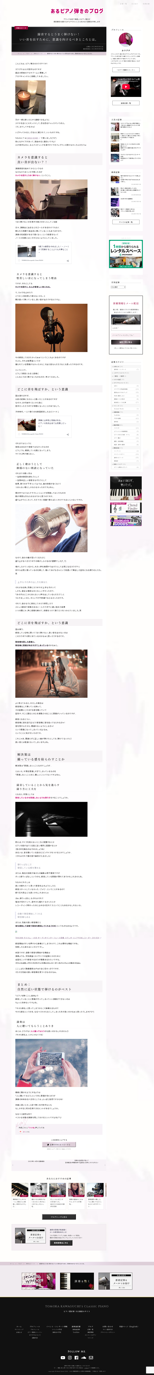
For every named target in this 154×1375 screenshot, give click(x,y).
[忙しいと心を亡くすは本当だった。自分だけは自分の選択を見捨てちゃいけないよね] (57, 1190)
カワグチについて (119, 383)
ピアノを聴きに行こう (120, 467)
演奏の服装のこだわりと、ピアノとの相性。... (76, 1202)
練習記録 (116, 448)
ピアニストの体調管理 (120, 431)
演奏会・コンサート (120, 369)
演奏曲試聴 (76, 1326)
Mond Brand (60, 1371)
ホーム (20, 53)
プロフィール (35, 1326)
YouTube (117, 415)
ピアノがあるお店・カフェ (122, 434)
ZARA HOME (32, 138)
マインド (116, 406)
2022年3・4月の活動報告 (36, 1161)
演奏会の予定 (57, 1332)
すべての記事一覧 (126, 222)
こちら (126, 348)
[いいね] (20, 1131)
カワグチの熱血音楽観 (121, 389)
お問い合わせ (107, 1326)
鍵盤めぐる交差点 (119, 399)
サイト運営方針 (108, 1329)
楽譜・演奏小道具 (119, 444)
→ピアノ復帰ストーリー (126, 70)
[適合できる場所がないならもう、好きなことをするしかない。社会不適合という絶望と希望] (38, 1190)
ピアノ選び (117, 438)
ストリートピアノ (119, 454)
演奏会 (116, 421)
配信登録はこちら (61, 1243)
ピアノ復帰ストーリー (35, 1332)
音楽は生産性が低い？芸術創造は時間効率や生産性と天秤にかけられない (81, 1161)
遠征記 (116, 461)
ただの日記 (117, 379)
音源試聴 (146, 4)
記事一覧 (123, 4)
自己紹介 (134, 4)
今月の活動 (117, 418)
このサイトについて (120, 373)
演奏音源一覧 (126, 103)
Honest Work (119, 409)
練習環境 (116, 425)
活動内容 (35, 1338)
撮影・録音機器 (118, 441)
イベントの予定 (57, 1329)
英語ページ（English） (129, 1326)
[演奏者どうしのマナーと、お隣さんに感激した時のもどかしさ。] (20, 1190)
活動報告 (116, 412)
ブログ (28, 53)
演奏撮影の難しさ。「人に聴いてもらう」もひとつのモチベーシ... (95, 1203)
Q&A (115, 386)
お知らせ (116, 366)
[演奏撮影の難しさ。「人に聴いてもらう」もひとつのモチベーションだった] (95, 1190)
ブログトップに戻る (59, 1217)
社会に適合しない (119, 396)
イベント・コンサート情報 (57, 1326)
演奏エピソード (21, 28)
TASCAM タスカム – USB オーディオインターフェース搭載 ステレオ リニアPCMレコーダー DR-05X (57, 938)
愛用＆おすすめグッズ (120, 392)
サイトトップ (19, 1329)
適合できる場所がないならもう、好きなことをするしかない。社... (39, 1203)
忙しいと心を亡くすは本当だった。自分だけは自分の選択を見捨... (57, 1203)
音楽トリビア (118, 464)
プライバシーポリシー (108, 1332)
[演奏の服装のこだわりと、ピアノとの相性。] (76, 1190)
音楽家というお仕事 (120, 402)
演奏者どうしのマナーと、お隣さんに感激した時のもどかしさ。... (19, 1203)
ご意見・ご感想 (119, 376)
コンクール (117, 451)
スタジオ (117, 428)
